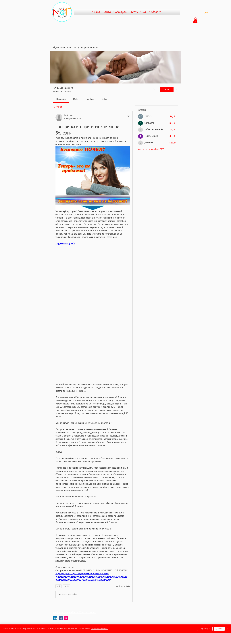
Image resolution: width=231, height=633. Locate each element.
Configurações (204, 629)
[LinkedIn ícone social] (55, 618)
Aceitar (219, 629)
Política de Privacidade (99, 629)
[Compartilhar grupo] (176, 89)
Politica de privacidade (60, 623)
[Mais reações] (66, 586)
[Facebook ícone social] (61, 618)
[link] (61, 99)
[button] (195, 20)
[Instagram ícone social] (66, 618)
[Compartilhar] (128, 115)
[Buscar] (154, 89)
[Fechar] (227, 629)
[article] (93, 356)
